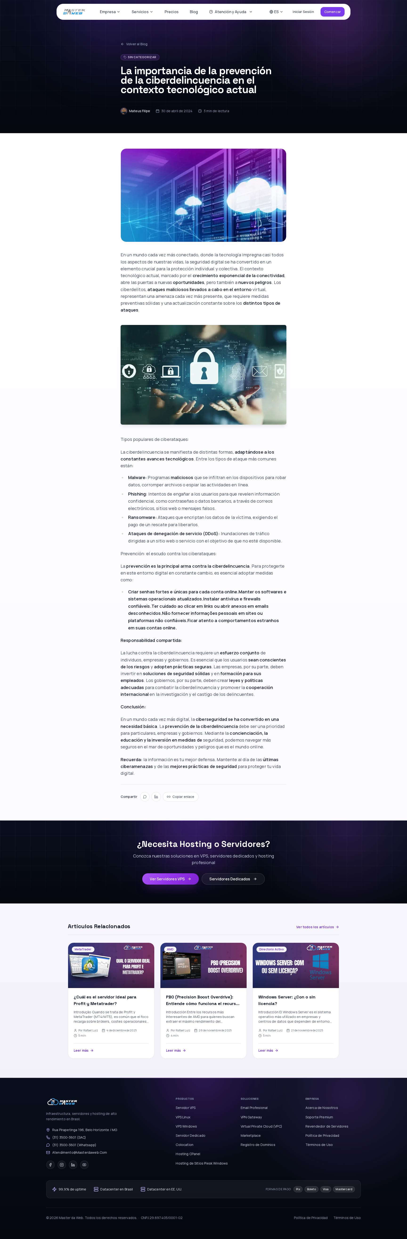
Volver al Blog (136, 44)
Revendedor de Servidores (327, 1126)
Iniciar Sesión (303, 11)
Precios (172, 11)
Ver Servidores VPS (167, 879)
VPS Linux (183, 1117)
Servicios (140, 11)
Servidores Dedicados (229, 879)
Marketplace (251, 1135)
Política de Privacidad (322, 1135)
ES (276, 11)
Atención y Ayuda (230, 11)
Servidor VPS (185, 1107)
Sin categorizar (142, 57)
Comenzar (332, 11)
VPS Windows (186, 1126)
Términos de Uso (319, 1144)
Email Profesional (254, 1107)
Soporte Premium (319, 1117)
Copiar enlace (183, 796)
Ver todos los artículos (315, 927)
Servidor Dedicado (190, 1135)
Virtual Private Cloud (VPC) (261, 1126)
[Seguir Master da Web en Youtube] (84, 1165)
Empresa (108, 11)
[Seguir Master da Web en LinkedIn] (73, 1165)
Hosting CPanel (188, 1154)
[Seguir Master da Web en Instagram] (61, 1165)
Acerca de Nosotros (321, 1107)
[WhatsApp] (145, 796)
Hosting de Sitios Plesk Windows (202, 1163)
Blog (194, 11)
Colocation (184, 1144)
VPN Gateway (251, 1117)
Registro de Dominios (258, 1144)
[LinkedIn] (156, 796)
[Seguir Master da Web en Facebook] (50, 1165)
